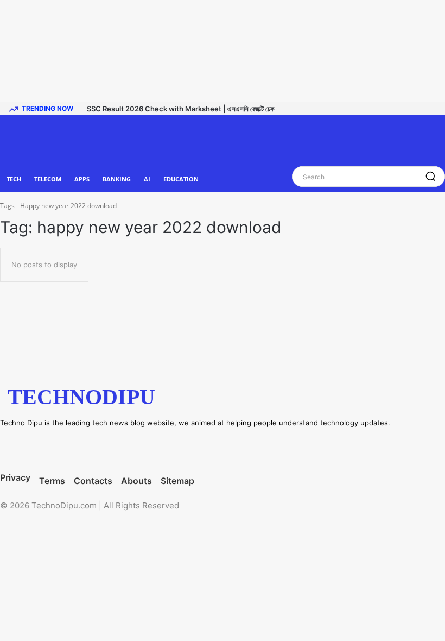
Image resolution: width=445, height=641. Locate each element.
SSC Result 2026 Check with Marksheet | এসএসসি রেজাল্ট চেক (180, 108)
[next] (441, 108)
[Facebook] (17, 448)
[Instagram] (57, 448)
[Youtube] (174, 448)
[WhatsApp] (135, 448)
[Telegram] (96, 448)
